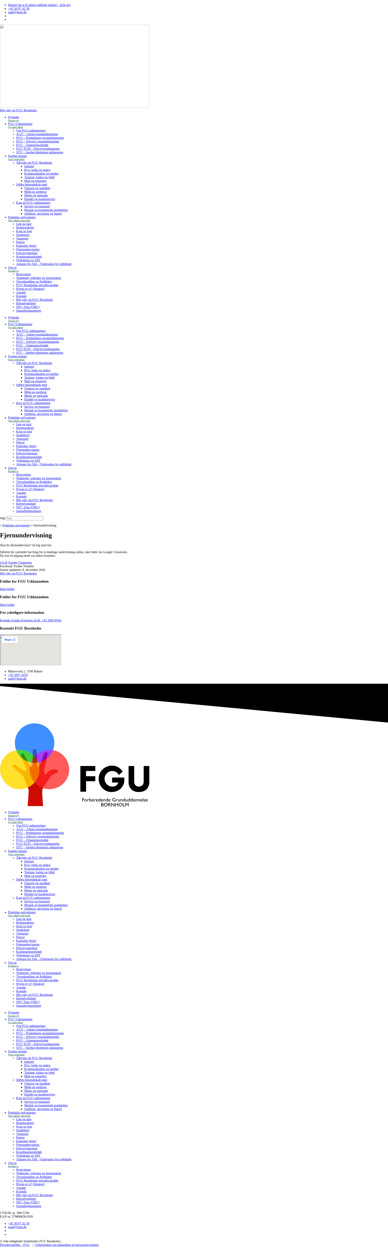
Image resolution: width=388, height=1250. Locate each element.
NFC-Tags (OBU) (28, 307)
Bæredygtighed (26, 303)
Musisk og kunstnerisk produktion (46, 210)
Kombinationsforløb (29, 256)
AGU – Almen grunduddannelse (37, 134)
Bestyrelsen (23, 274)
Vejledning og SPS (28, 260)
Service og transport (37, 206)
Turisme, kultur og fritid (39, 177)
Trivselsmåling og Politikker (34, 281)
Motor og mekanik (36, 195)
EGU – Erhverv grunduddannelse (37, 141)
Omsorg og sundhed (37, 188)
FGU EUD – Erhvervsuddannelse (38, 148)
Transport (22, 238)
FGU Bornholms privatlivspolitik (37, 285)
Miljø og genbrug (35, 191)
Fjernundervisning (27, 249)
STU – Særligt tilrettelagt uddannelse (39, 152)
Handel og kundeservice (39, 199)
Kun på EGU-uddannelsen (33, 202)
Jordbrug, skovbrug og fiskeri (43, 213)
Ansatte (21, 292)
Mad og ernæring (35, 181)
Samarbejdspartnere (28, 310)
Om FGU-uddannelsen (30, 130)
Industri (29, 166)
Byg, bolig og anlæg (37, 170)
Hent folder (7, 589)
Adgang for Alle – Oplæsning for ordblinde (44, 264)
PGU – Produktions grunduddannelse (40, 137)
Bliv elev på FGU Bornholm (34, 299)
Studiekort (22, 235)
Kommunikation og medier (41, 173)
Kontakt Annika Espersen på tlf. (21, 620)
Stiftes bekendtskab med (31, 184)
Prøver (20, 242)
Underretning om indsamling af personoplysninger (67, 1245)
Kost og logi (24, 231)
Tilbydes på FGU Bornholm (34, 162)
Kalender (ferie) (26, 245)
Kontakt (21, 296)
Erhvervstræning (26, 253)
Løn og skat (23, 224)
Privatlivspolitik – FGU (15, 1245)
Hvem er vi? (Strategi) (30, 289)
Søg (2, 518)
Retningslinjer (25, 227)
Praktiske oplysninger (16, 525)
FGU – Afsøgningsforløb (32, 145)
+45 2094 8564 (51, 620)
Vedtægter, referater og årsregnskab (38, 278)
